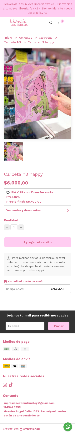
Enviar (59, 326)
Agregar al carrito (37, 242)
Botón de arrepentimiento (21, 415)
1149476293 (12, 407)
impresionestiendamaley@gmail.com (28, 402)
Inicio (8, 37)
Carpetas (46, 37)
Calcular (57, 288)
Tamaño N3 (13, 42)
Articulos (26, 37)
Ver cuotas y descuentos (23, 210)
